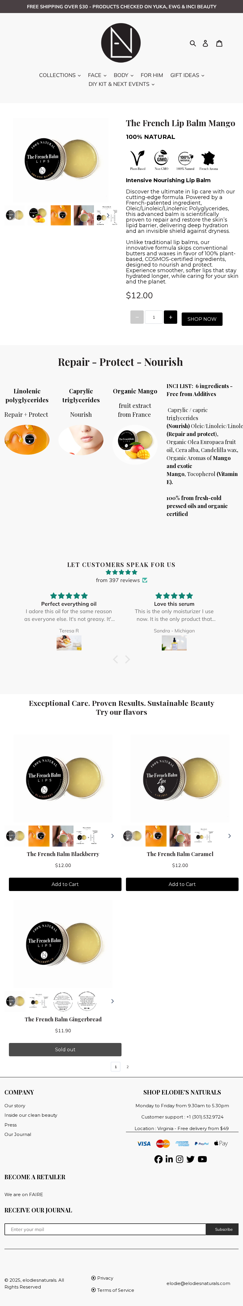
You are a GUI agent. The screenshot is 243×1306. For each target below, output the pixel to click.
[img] (121, 572)
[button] (117, 659)
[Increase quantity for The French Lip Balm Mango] (170, 317)
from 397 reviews (118, 580)
